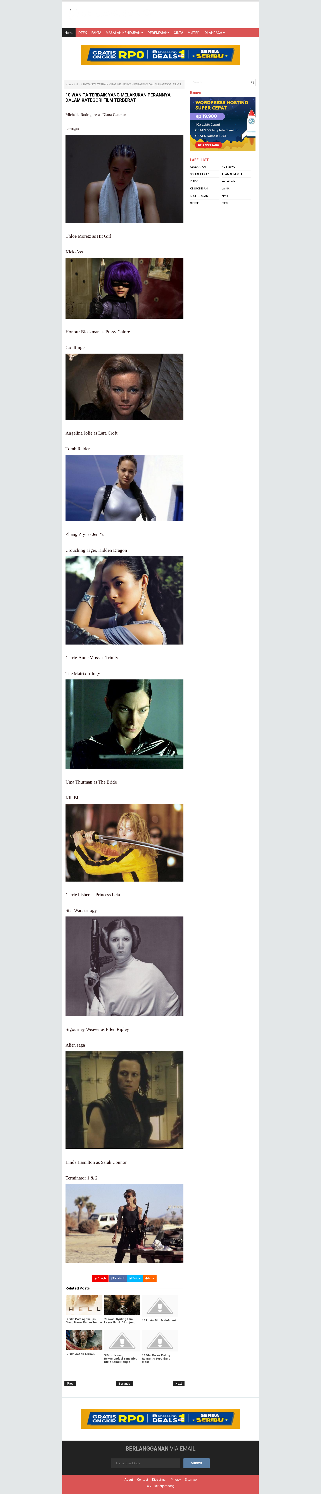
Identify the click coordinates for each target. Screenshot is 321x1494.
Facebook (118, 1278)
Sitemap (191, 1479)
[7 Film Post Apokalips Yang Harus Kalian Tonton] (84, 1305)
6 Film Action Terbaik (80, 1354)
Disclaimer (159, 1479)
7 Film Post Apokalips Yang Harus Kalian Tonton (84, 1320)
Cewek (194, 214)
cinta (225, 206)
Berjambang (165, 1486)
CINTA (178, 33)
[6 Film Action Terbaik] (84, 1340)
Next (179, 1383)
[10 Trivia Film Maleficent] (160, 1306)
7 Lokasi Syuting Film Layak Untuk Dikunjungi (120, 1320)
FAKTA (96, 33)
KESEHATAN (198, 177)
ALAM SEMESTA (232, 185)
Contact (142, 1479)
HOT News (228, 177)
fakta (225, 214)
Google (101, 1278)
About (128, 1479)
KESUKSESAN (199, 199)
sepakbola (228, 192)
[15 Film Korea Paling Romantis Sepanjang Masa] (160, 1340)
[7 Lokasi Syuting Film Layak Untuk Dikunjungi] (122, 1305)
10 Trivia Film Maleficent (159, 1320)
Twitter (136, 1278)
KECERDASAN (199, 206)
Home (68, 33)
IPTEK (82, 33)
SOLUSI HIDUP (199, 185)
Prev (70, 1383)
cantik (226, 199)
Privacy (176, 1479)
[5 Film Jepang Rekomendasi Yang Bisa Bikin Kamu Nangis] (122, 1340)
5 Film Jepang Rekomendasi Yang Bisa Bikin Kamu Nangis (120, 1358)
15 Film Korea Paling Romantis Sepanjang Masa (156, 1358)
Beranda (124, 1383)
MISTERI (194, 33)
